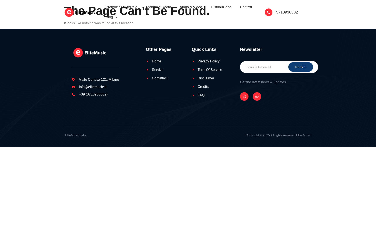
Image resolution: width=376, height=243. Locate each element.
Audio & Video (191, 7)
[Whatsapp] (257, 96)
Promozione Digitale (121, 7)
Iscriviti (301, 67)
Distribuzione (221, 7)
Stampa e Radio (158, 7)
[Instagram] (244, 96)
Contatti (246, 7)
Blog (109, 17)
